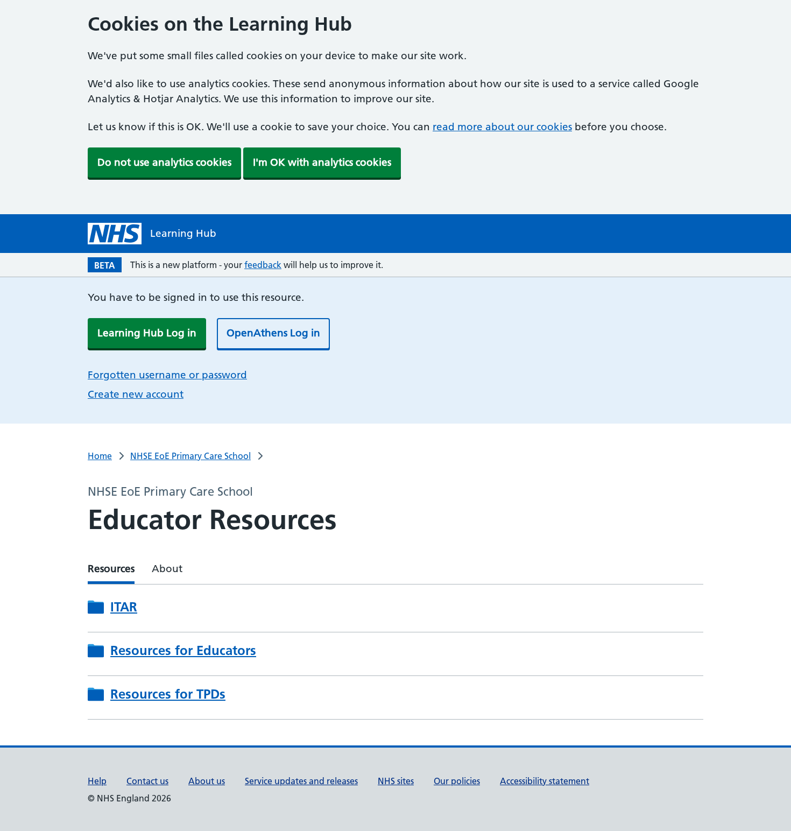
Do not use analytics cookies (164, 162)
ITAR (123, 607)
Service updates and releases (301, 781)
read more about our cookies (502, 127)
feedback (262, 264)
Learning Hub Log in (146, 333)
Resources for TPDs (167, 694)
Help (97, 781)
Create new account (135, 394)
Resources (111, 568)
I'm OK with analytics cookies (322, 162)
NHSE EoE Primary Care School (190, 455)
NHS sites (396, 781)
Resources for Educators (183, 650)
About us (206, 781)
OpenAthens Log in (273, 333)
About (167, 568)
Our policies (457, 781)
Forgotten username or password (167, 375)
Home (100, 455)
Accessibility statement (544, 781)
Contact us (147, 781)
